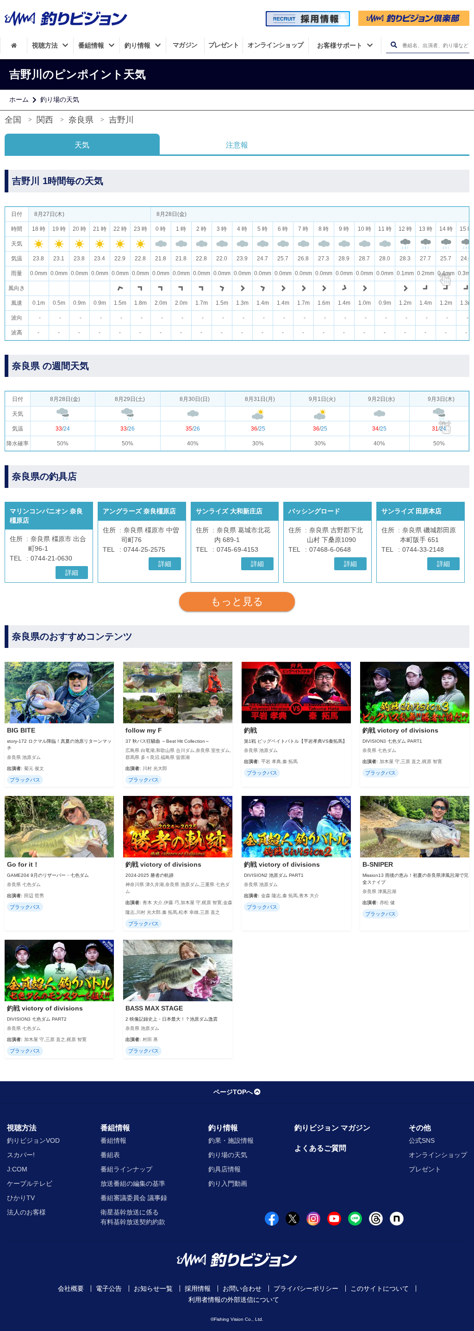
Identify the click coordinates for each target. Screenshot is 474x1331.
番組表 (110, 1154)
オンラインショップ (438, 1154)
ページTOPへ (233, 1092)
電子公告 (109, 1288)
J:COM (17, 1169)
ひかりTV (21, 1198)
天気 (82, 145)
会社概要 (71, 1288)
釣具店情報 (224, 1169)
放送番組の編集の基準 (132, 1183)
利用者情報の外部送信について (233, 1299)
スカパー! (21, 1154)
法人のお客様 (26, 1212)
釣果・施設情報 (231, 1140)
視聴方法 (22, 1128)
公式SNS (422, 1140)
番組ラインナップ (126, 1169)
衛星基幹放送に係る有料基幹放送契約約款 (132, 1217)
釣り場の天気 (59, 99)
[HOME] (13, 45)
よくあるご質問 (320, 1148)
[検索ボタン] (394, 45)
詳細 (71, 572)
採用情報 (198, 1288)
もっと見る (237, 601)
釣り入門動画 (227, 1183)
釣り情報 (223, 1128)
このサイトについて (379, 1288)
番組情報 (115, 1128)
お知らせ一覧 (153, 1288)
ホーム (19, 99)
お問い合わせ (242, 1288)
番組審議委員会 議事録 (133, 1198)
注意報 (237, 145)
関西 (45, 119)
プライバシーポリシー (306, 1288)
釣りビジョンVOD (33, 1140)
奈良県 (81, 119)
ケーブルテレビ (29, 1183)
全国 (13, 119)
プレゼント (425, 1169)
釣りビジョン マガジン (332, 1128)
